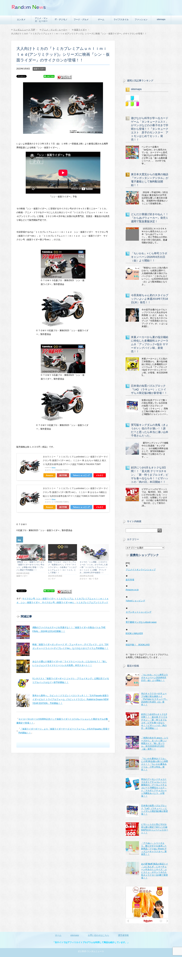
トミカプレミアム (64, 598)
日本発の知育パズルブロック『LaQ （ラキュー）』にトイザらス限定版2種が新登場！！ (149, 389)
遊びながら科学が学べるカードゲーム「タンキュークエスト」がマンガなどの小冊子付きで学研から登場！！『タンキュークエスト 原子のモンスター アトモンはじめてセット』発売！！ (149, 129)
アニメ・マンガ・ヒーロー (41, 19)
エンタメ (21, 19)
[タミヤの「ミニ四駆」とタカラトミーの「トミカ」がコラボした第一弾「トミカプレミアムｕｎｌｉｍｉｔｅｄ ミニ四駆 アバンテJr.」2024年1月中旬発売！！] (94, 552)
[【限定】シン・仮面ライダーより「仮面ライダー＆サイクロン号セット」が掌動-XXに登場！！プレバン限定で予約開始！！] (30, 552)
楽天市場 (63, 475)
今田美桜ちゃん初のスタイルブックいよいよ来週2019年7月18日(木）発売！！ (149, 299)
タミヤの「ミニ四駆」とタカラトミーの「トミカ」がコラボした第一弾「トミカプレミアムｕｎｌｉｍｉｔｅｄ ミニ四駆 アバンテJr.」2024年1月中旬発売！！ (94, 567)
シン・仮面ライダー (45, 598)
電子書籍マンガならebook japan (141, 622)
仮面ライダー (39, 69)
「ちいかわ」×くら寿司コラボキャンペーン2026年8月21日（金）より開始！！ (149, 257)
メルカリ (99, 475)
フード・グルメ (81, 19)
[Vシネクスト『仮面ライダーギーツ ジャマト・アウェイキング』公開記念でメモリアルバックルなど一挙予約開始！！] (23, 683)
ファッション (141, 19)
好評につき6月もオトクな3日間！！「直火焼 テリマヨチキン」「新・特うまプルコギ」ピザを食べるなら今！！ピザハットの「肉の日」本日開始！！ (149, 474)
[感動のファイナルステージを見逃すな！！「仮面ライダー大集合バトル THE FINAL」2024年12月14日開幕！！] (23, 632)
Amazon (49, 475)
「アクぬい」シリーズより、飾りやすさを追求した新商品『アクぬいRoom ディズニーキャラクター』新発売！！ (154, 848)
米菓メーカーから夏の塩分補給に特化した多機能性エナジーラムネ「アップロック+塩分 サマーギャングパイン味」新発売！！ (149, 344)
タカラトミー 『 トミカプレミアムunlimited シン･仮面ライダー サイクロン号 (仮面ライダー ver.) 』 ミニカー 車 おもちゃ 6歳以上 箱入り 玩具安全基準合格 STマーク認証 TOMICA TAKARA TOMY (75, 461)
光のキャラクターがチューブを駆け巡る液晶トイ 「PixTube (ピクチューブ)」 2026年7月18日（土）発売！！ (154, 699)
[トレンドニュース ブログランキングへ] (64, 78)
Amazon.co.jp (132, 590)
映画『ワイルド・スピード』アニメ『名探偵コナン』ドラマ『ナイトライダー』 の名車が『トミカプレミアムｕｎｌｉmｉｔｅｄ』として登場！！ (62, 567)
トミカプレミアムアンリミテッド (92, 602)
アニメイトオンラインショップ (141, 569)
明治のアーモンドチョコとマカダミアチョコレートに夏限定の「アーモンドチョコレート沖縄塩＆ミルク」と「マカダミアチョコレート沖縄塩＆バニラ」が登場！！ (154, 787)
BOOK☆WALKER (134, 633)
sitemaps (161, 19)
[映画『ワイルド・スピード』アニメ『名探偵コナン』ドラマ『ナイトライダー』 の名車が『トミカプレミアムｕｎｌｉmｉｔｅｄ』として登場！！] (62, 552)
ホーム (58, 935)
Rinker (54, 467)
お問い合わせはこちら (98, 935)
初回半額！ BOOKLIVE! (138, 645)
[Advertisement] (147, 57)
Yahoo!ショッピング (135, 601)
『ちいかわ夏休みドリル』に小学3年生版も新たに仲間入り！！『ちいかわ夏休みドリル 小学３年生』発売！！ (154, 764)
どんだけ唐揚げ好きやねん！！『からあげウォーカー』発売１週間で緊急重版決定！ (149, 218)
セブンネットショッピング (138, 612)
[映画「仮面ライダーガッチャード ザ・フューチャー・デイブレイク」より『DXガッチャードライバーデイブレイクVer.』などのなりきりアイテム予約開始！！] (23, 649)
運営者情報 (123, 935)
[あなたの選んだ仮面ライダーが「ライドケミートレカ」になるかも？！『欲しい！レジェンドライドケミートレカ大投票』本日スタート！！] (23, 666)
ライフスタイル (121, 19)
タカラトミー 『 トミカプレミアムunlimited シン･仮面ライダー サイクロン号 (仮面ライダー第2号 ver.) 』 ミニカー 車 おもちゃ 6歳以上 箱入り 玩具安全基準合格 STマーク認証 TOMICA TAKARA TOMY (75, 492)
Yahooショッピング (81, 475)
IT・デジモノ (61, 19)
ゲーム (101, 19)
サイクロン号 (28, 598)
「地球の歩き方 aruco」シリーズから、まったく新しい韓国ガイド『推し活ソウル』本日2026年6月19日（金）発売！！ (154, 743)
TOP (24, 30)
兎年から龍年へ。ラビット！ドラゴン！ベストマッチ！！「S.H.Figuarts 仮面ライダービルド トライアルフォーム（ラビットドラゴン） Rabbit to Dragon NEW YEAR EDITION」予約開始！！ (70, 699)
